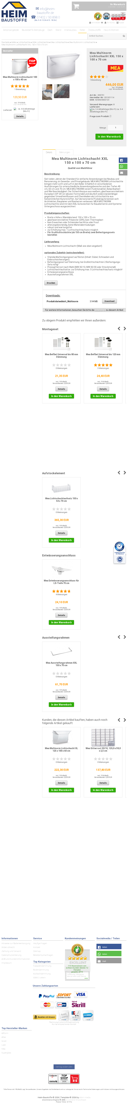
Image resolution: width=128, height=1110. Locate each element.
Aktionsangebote (11, 30)
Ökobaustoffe (94, 30)
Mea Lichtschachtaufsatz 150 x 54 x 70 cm (61, 499)
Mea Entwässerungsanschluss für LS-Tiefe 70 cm (61, 581)
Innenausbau (70, 30)
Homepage (100, 310)
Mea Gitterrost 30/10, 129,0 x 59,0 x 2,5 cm (103, 749)
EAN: (92, 100)
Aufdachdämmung (42, 973)
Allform (5, 1033)
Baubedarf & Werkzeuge (33, 30)
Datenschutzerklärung (11, 955)
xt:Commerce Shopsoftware (76, 1100)
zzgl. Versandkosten (116, 89)
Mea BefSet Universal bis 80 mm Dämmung (61, 355)
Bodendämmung (41, 970)
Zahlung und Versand (11, 951)
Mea (3, 1049)
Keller (82, 30)
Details (49, 152)
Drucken (51, 283)
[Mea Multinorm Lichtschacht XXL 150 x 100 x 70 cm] (62, 66)
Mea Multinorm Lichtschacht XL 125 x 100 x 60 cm (61, 749)
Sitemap (37, 951)
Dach (50, 30)
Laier (4, 1045)
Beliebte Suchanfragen (43, 955)
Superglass (6, 1053)
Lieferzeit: (95, 107)
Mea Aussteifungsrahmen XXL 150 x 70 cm (61, 664)
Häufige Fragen (40, 943)
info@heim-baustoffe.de (45, 11)
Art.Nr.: (93, 95)
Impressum (7, 963)
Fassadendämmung (42, 966)
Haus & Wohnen (111, 30)
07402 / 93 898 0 (48, 17)
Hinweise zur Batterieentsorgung (16, 943)
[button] (123, 160)
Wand (58, 30)
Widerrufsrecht (8, 947)
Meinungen (64, 152)
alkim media (84, 1097)
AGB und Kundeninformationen (16, 959)
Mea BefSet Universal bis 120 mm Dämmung (103, 355)
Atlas (4, 1037)
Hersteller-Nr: (97, 97)
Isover (4, 1041)
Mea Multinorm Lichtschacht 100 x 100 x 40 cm (20, 78)
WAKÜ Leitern (39, 977)
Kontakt (36, 947)
